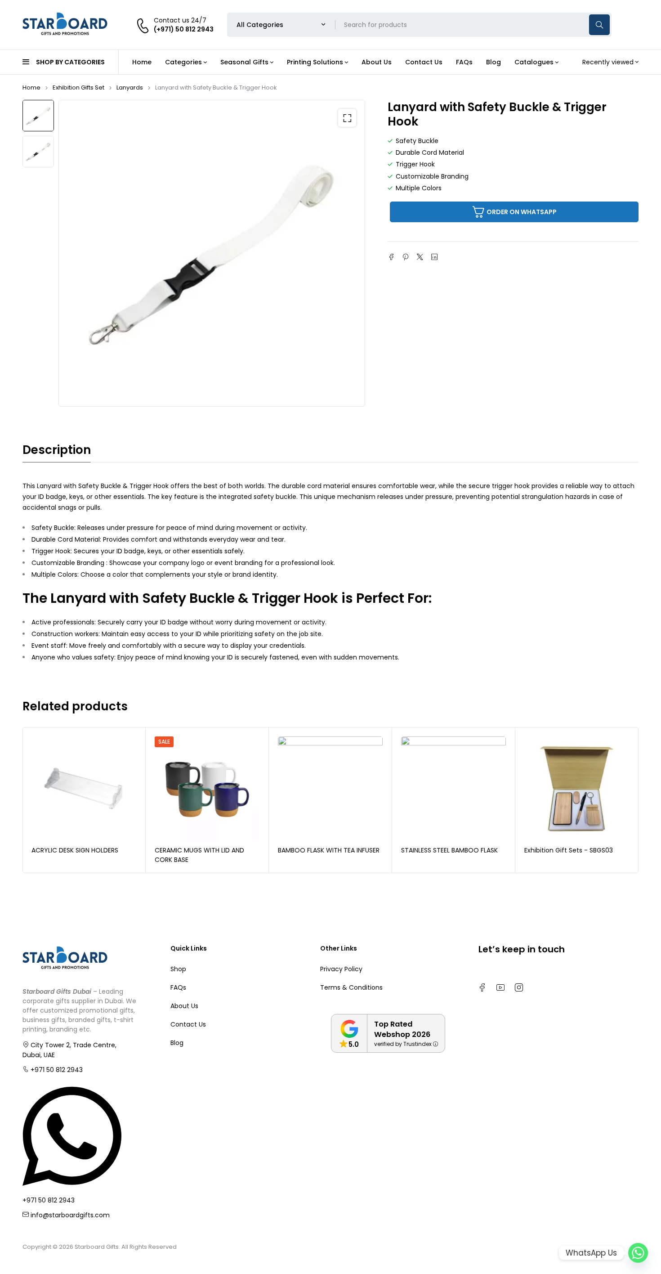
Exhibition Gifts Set (78, 87)
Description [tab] (56, 450)
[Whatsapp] (638, 1253)
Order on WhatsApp (522, 211)
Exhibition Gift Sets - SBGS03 (568, 850)
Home (31, 87)
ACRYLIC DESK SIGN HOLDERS (74, 850)
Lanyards (129, 87)
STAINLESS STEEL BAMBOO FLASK (449, 850)
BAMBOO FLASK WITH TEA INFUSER (329, 850)
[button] (347, 118)
